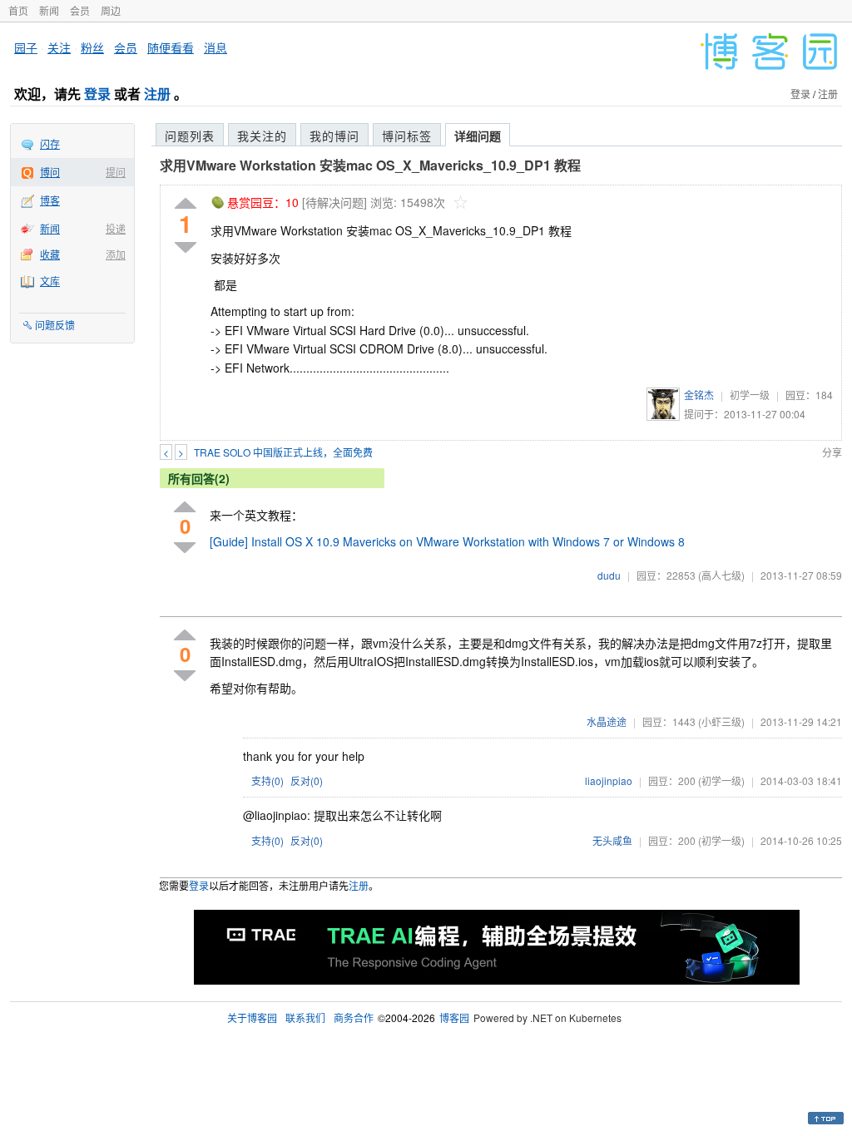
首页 (18, 10)
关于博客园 (252, 1017)
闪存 (50, 143)
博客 (50, 200)
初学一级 (750, 395)
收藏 (50, 254)
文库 (50, 281)
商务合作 (354, 1017)
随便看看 (170, 47)
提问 (116, 172)
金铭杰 (699, 395)
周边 (111, 10)
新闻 (49, 10)
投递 (116, 228)
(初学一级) (721, 780)
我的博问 (334, 135)
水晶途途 (607, 721)
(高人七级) (721, 575)
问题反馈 (55, 325)
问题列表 (190, 135)
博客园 (454, 1017)
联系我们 (305, 1017)
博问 (50, 172)
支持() (267, 780)
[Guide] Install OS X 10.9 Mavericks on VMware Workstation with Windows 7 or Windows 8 (447, 541)
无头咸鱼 (612, 840)
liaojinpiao (608, 780)
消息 (215, 47)
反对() (306, 780)
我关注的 (262, 135)
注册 (157, 93)
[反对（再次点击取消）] (185, 247)
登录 (97, 93)
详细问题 (477, 135)
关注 (59, 47)
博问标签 (407, 135)
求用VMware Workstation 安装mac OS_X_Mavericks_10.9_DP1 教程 (370, 165)
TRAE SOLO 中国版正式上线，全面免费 (283, 452)
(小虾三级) (721, 721)
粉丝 (92, 47)
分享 (832, 452)
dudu (609, 575)
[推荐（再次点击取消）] (185, 204)
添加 (116, 254)
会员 (80, 10)
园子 (25, 47)
